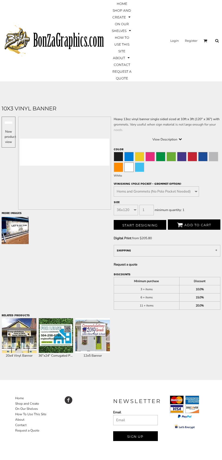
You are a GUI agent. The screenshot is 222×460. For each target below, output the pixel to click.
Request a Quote (27, 430)
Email (117, 412)
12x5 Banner (92, 355)
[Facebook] (68, 400)
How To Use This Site (30, 414)
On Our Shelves (26, 409)
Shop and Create (27, 403)
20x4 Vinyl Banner (19, 355)
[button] (121, 13)
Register (191, 41)
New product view (10, 136)
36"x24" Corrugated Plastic (58, 355)
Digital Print (122, 238)
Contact (21, 425)
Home (19, 398)
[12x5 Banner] (92, 335)
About (19, 419)
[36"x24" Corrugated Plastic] (56, 335)
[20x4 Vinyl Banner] (19, 335)
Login (174, 41)
